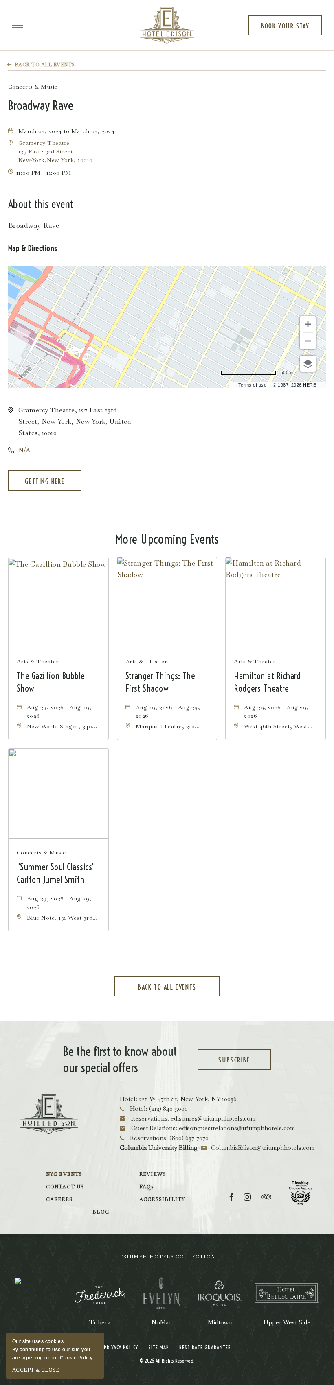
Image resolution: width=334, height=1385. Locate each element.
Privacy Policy (121, 1347)
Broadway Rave (40, 105)
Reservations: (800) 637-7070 (168, 1138)
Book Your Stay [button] (285, 28)
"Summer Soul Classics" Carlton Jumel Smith (56, 873)
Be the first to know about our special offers (120, 1059)
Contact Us (65, 1187)
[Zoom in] (308, 324)
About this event (41, 204)
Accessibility (162, 1199)
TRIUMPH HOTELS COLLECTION (167, 1257)
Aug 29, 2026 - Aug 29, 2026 (59, 711)
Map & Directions (32, 248)
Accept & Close (35, 1370)
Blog (100, 1212)
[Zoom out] (308, 341)
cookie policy (76, 1358)
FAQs (146, 1187)
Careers (59, 1199)
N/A (24, 450)
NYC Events (64, 1174)
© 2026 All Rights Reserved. (167, 1360)
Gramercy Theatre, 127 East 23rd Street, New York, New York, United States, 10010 (74, 421)
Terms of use (252, 384)
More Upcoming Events (167, 539)
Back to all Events (45, 64)
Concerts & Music (32, 86)
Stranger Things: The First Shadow (160, 682)
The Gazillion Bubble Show (51, 682)
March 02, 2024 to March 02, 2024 (66, 131)
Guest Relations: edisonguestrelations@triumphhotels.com (212, 1128)
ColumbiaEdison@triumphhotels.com (262, 1147)
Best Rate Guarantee (205, 1347)
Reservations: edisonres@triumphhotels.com (192, 1118)
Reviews (152, 1174)
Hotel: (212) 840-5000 (158, 1108)
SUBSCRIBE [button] (243, 1063)
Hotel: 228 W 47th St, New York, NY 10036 (178, 1099)
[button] (55, 151)
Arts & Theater (38, 661)
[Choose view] (308, 364)
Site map (158, 1347)
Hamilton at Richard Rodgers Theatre (267, 682)
